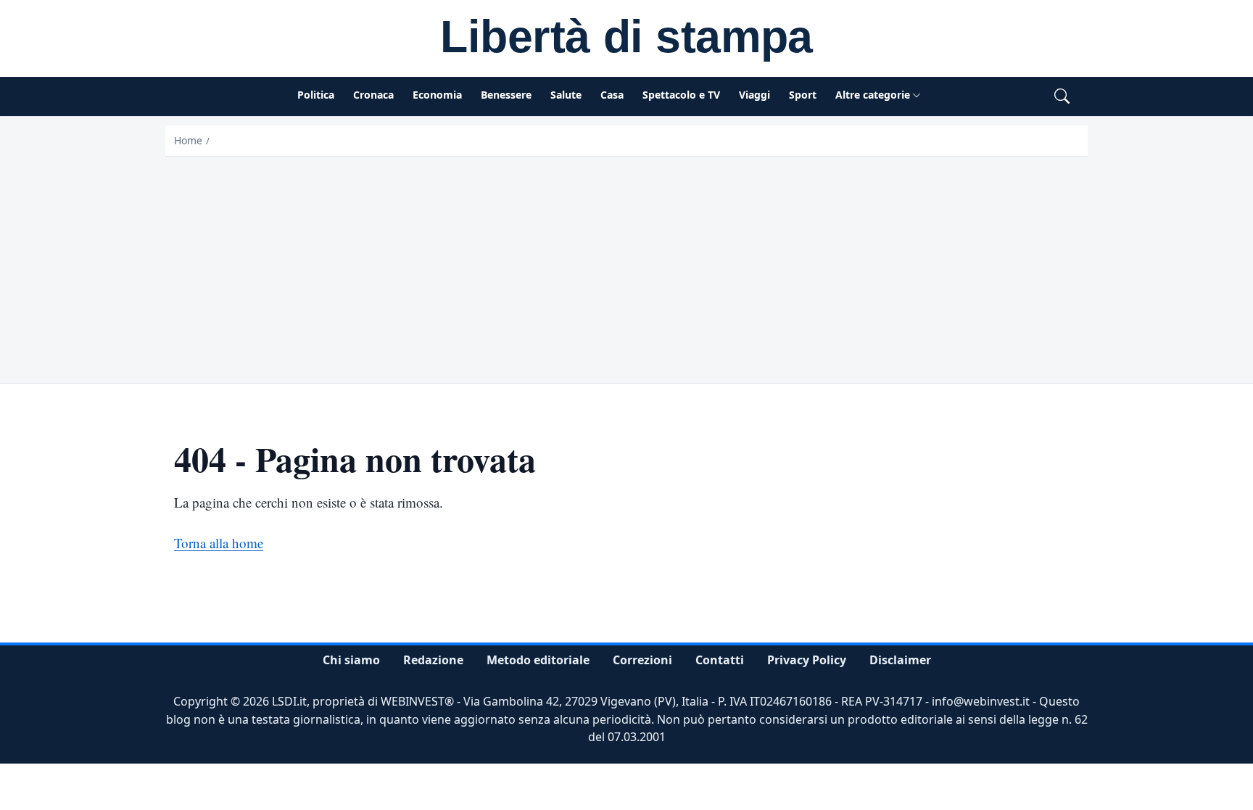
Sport (802, 95)
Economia (437, 95)
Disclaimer (900, 660)
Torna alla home (218, 543)
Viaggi (754, 95)
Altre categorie (872, 95)
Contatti (719, 660)
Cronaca (373, 95)
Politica (315, 95)
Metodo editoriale (538, 660)
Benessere (506, 95)
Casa (612, 95)
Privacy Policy (806, 660)
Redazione (433, 660)
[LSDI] (626, 38)
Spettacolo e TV (681, 95)
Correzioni (642, 660)
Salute (566, 95)
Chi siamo (351, 660)
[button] (1062, 97)
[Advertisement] (626, 265)
